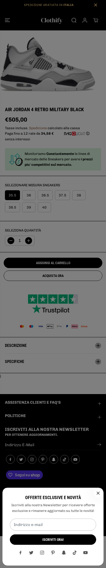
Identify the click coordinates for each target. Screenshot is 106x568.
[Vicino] (98, 493)
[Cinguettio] (31, 552)
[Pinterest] (53, 552)
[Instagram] (42, 552)
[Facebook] (20, 552)
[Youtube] (85, 552)
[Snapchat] (63, 552)
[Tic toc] (74, 552)
